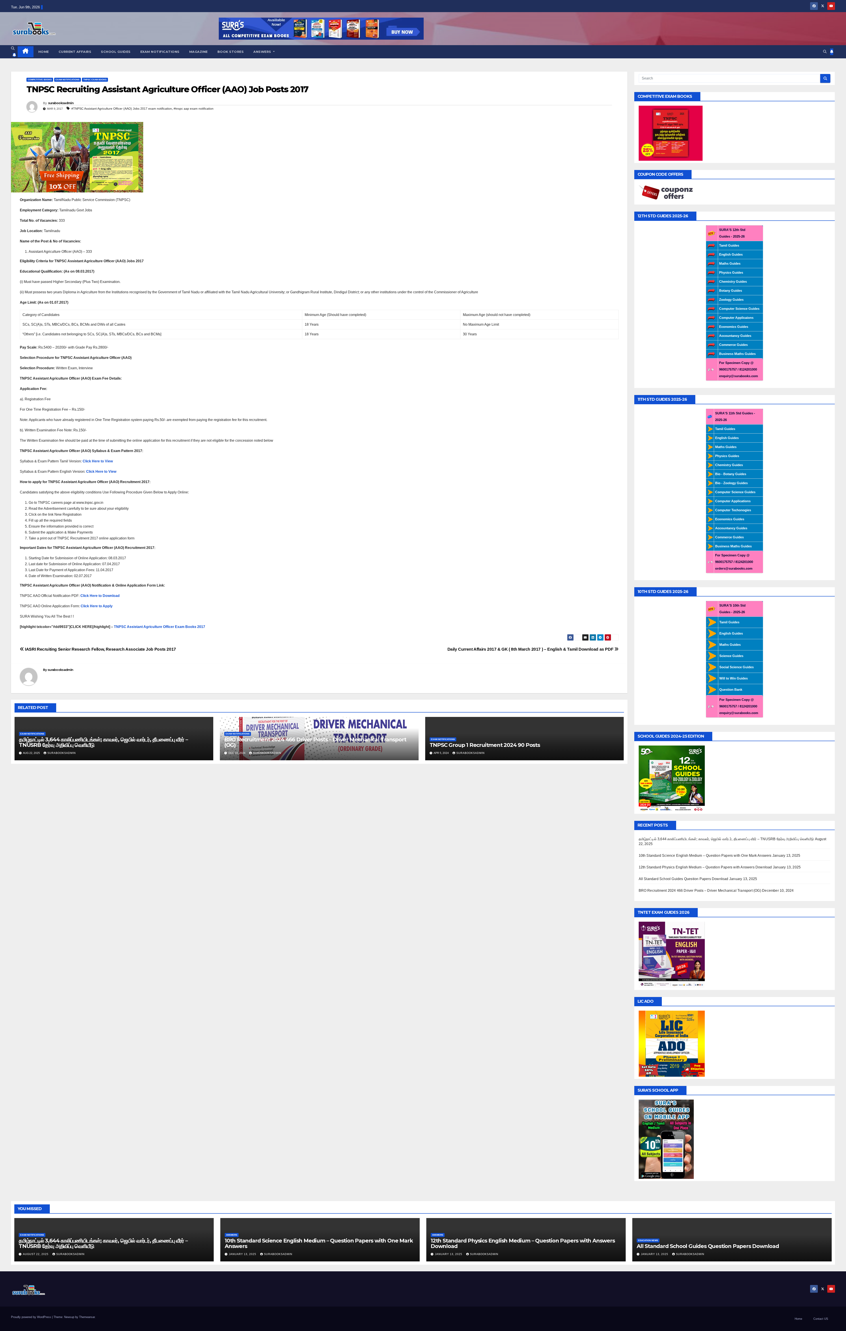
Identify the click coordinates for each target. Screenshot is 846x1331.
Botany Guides (730, 290)
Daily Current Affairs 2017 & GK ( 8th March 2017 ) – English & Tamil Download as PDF (530, 649)
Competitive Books (40, 79)
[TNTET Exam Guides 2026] (672, 954)
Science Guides (731, 656)
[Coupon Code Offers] (667, 193)
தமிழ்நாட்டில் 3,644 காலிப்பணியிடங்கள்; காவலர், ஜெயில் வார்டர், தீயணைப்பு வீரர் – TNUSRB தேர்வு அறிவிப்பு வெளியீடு (103, 742)
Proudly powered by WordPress (31, 1317)
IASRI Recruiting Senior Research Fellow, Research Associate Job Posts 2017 (100, 649)
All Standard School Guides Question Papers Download (683, 879)
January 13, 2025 (243, 1254)
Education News (648, 1240)
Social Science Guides (736, 667)
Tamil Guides (729, 245)
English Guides (731, 254)
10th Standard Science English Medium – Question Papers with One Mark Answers (705, 855)
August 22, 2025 (36, 1254)
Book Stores (230, 52)
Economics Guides (733, 327)
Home (43, 52)
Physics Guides (731, 272)
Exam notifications (160, 52)
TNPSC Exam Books (95, 79)
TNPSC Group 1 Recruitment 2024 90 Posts (485, 745)
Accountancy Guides (735, 336)
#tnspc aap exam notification (193, 108)
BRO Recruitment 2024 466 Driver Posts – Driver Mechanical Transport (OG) (315, 742)
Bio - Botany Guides (730, 474)
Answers (262, 52)
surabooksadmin (61, 103)
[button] (13, 48)
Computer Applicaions (736, 317)
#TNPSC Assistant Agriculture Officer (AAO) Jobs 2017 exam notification (121, 108)
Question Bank (730, 689)
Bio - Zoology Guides (731, 483)
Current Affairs (75, 52)
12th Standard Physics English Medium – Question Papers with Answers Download (705, 867)
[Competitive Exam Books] (671, 133)
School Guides (116, 52)
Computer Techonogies (733, 510)
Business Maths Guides (737, 354)
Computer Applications (733, 501)
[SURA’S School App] (666, 1139)
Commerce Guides (733, 345)
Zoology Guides (731, 299)
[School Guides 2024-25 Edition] (672, 778)
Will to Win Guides (733, 678)
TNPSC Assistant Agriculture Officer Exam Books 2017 (159, 627)
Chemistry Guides (733, 281)
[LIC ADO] (672, 1043)
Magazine (198, 52)
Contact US (820, 1318)
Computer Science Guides (739, 308)
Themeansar (87, 1317)
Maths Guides (729, 263)
